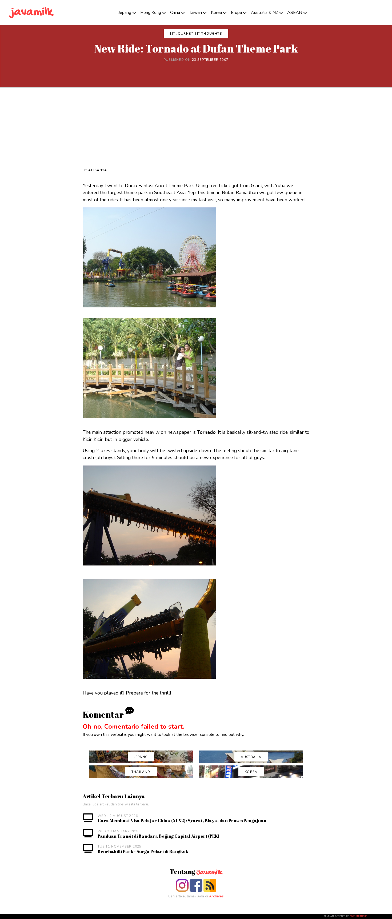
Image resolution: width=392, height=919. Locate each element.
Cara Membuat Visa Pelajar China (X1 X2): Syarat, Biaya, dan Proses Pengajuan (182, 821)
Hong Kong (150, 12)
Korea (216, 12)
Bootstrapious (358, 916)
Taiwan (195, 12)
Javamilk (209, 873)
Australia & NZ (264, 12)
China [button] (175, 12)
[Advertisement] (196, 127)
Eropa (236, 12)
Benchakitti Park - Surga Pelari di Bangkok (143, 851)
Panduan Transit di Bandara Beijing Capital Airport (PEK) (158, 836)
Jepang (124, 12)
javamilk (32, 12)
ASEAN (294, 12)
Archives (216, 896)
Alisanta (97, 170)
